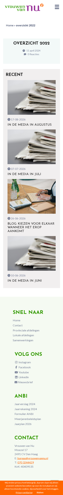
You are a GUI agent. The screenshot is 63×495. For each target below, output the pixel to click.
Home (9, 25)
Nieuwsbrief (25, 382)
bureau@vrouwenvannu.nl (32, 458)
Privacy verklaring (24, 492)
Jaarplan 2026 (23, 423)
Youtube (23, 372)
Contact (18, 325)
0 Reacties (33, 54)
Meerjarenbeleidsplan (28, 418)
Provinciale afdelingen (26, 330)
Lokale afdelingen (23, 335)
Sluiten (40, 492)
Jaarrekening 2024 (26, 409)
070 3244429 (26, 462)
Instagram (24, 362)
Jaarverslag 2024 (25, 404)
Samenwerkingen (23, 340)
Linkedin (23, 377)
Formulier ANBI (24, 413)
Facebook (24, 367)
